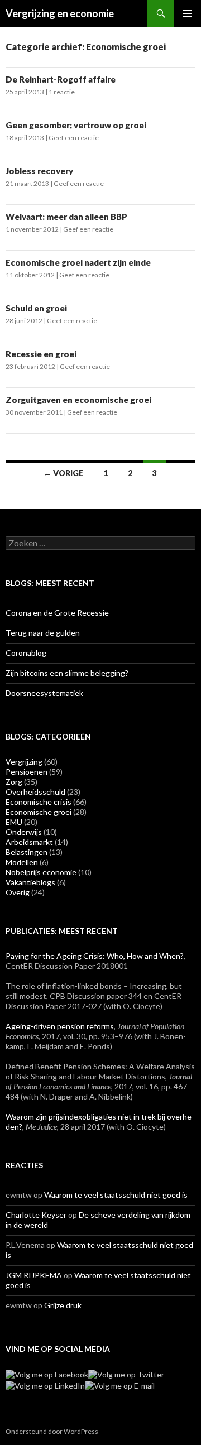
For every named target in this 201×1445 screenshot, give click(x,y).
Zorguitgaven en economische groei (78, 400)
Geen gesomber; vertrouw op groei (76, 125)
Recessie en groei (41, 354)
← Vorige (63, 473)
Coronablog (26, 652)
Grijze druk (63, 1305)
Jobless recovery (39, 171)
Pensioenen (26, 771)
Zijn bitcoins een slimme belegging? (67, 673)
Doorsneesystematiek (44, 693)
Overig (18, 892)
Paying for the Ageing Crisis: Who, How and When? (95, 956)
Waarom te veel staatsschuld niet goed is (116, 1194)
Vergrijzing (24, 761)
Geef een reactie (74, 137)
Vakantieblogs (30, 882)
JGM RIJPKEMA (34, 1275)
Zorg (14, 781)
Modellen (22, 862)
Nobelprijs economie (41, 872)
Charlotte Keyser (36, 1215)
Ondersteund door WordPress (52, 1431)
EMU (14, 822)
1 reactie (62, 92)
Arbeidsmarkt (29, 842)
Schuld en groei (36, 308)
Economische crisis (38, 801)
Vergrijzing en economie (60, 13)
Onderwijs (24, 832)
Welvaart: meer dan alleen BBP (66, 217)
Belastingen (26, 852)
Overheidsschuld (35, 791)
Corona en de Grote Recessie (57, 612)
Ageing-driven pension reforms (60, 1026)
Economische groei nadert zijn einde (78, 262)
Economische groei (38, 812)
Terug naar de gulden (43, 632)
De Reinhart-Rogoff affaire (61, 79)
